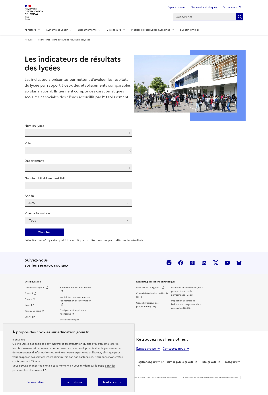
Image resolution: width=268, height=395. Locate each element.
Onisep (28, 299)
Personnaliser (35, 382)
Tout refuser (73, 382)
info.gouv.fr (209, 362)
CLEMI (28, 316)
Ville (28, 143)
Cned (27, 305)
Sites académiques (69, 319)
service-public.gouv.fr (180, 362)
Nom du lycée (34, 125)
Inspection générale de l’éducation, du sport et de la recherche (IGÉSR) (186, 304)
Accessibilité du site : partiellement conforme (154, 377)
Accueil (29, 39)
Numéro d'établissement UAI (45, 178)
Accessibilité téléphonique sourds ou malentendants (210, 377)
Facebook (180, 262)
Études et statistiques (204, 7)
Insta (169, 262)
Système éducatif (57, 30)
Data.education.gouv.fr (148, 287)
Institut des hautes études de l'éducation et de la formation (75, 298)
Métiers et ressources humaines (150, 30)
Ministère (30, 30)
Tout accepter (113, 382)
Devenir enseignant (35, 287)
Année (29, 195)
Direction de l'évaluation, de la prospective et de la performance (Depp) (187, 291)
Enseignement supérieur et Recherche (73, 312)
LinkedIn (204, 262)
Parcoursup (230, 7)
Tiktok (192, 262)
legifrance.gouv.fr (149, 362)
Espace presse (176, 7)
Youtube (227, 262)
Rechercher (239, 16)
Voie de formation (37, 213)
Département (34, 160)
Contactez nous (174, 348)
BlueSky (239, 262)
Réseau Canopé (33, 311)
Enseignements (87, 30)
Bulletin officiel (189, 30)
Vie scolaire (114, 30)
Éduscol (29, 293)
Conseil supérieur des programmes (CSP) (147, 304)
